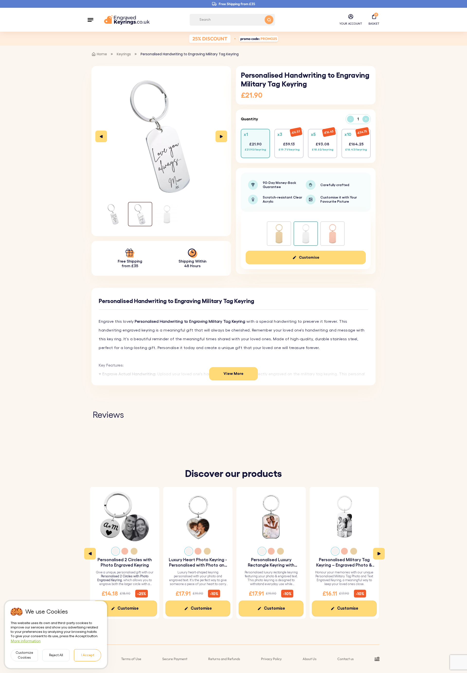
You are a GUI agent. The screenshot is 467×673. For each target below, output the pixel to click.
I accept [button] (87, 655)
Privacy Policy (271, 659)
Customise (309, 257)
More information (26, 640)
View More (233, 374)
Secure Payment (174, 659)
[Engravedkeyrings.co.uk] (127, 20)
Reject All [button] (56, 655)
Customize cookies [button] (24, 655)
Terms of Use (131, 659)
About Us (309, 659)
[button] (90, 20)
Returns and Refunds (224, 659)
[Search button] (269, 19)
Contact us (345, 659)
